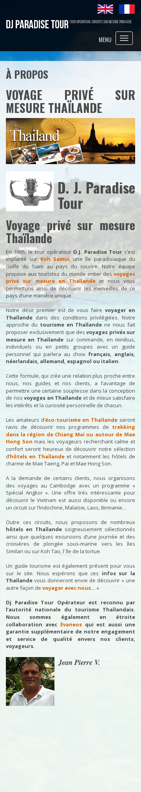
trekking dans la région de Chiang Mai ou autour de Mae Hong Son (70, 434)
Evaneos (71, 624)
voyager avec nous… (69, 587)
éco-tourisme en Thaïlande (81, 419)
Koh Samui (54, 258)
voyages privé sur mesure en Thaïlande (70, 277)
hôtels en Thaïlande (37, 456)
